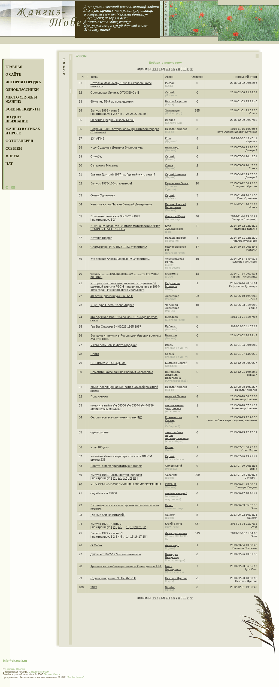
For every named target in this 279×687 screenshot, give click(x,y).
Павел (169, 505)
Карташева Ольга (177, 183)
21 (140, 527)
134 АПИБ (97, 138)
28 (140, 113)
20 (136, 527)
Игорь (169, 344)
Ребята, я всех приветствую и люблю (116, 465)
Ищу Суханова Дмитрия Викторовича (116, 147)
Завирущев (172, 110)
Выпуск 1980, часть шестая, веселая (116, 474)
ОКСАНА (171, 484)
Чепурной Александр (172, 306)
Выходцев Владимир (172, 556)
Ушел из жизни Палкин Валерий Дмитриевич (121, 204)
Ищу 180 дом (99, 447)
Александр (172, 147)
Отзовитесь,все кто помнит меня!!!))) (116, 417)
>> (191, 68)
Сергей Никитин (175, 174)
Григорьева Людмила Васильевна (173, 374)
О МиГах (96, 545)
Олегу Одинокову (102, 195)
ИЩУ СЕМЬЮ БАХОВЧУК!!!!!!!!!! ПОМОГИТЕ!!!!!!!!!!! (125, 484)
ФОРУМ (12, 156)
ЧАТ (9, 164)
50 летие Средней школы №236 (112, 120)
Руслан (170, 82)
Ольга (169, 165)
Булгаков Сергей (176, 362)
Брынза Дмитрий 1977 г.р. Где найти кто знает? (122, 174)
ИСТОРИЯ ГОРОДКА (23, 82)
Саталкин (171, 474)
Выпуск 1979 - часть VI (106, 523)
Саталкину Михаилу (104, 165)
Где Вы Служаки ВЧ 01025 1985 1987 (115, 326)
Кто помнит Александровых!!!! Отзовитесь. (120, 258)
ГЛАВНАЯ (13, 67)
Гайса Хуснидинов (173, 568)
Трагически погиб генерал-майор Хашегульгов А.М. (126, 566)
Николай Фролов (176, 101)
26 (132, 113)
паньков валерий (176, 493)
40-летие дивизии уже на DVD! (111, 296)
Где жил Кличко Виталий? (107, 514)
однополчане (99, 432)
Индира (170, 119)
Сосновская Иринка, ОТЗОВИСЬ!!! (114, 92)
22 (144, 527)
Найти (94, 354)
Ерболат (171, 326)
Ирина (169, 447)
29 (144, 113)
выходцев (171, 316)
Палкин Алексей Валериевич (175, 206)
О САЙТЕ (13, 74)
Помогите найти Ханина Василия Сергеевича (121, 372)
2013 (93, 587)
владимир (171, 273)
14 (127, 536)
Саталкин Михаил (39, 671)
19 (132, 527)
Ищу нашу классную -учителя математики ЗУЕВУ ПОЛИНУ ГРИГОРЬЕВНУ (125, 227)
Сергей (170, 92)
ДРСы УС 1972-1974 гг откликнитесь (115, 554)
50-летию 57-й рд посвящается (112, 101)
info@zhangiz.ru (15, 660)
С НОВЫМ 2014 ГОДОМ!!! (108, 363)
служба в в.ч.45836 (103, 493)
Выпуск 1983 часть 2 (104, 110)
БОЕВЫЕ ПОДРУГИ (22, 109)
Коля (168, 138)
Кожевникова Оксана (173, 419)
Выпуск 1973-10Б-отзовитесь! (111, 183)
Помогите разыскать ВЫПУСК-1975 (115, 216)
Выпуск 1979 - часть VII (106, 533)
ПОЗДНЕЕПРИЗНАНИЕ (16, 119)
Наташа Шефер (101, 237)
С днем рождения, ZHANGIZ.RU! (113, 578)
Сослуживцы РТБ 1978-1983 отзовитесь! (118, 246)
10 (184, 68)
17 (140, 536)
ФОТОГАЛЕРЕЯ (19, 141)
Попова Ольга (52, 674)
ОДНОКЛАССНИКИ (22, 90)
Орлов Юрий (173, 465)
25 (127, 113)
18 (127, 527)
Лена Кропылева (176, 533)
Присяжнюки (99, 396)
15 (132, 536)
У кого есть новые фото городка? (113, 345)
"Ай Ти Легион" (75, 677)
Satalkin (170, 514)
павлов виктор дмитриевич (174, 407)
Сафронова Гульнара (172, 285)
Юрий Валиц (173, 523)
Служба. (96, 156)
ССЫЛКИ (13, 148)
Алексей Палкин (175, 396)
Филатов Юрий (175, 216)
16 (136, 536)
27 (136, 113)
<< (154, 68)
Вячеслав (171, 335)
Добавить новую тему (165, 62)
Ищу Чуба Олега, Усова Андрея (112, 305)
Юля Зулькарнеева (174, 227)
